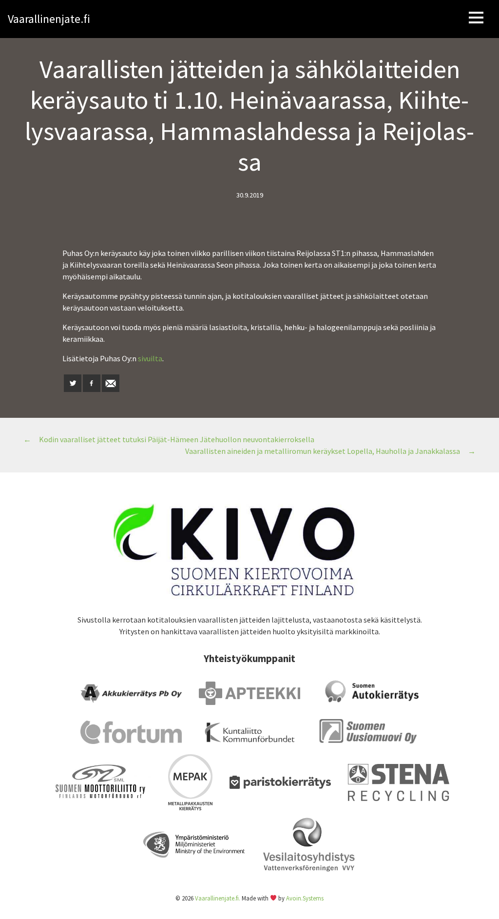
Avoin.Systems (305, 898)
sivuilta (150, 358)
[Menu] (476, 19)
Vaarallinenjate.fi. (217, 898)
